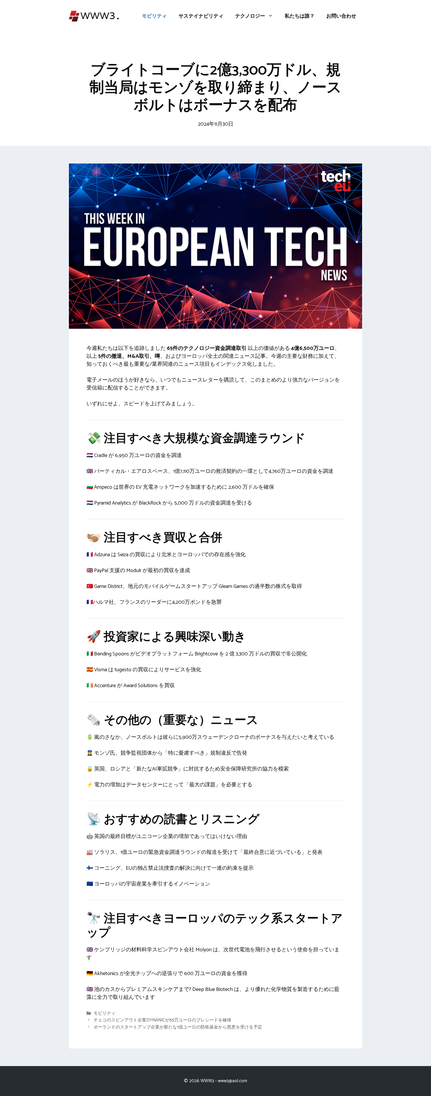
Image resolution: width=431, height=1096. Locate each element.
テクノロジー (250, 16)
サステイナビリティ (201, 16)
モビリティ (154, 16)
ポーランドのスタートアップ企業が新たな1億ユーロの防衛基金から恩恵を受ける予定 (178, 1027)
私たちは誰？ (300, 16)
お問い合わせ (341, 16)
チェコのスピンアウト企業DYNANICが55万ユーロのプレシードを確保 (162, 1020)
